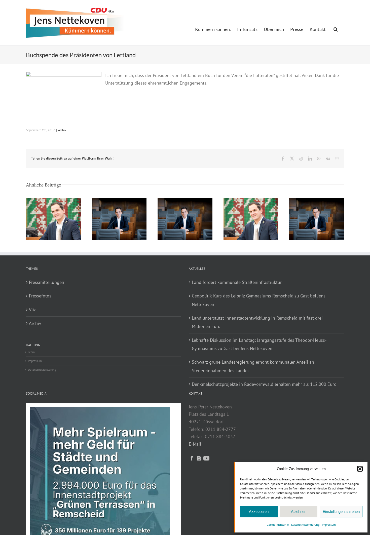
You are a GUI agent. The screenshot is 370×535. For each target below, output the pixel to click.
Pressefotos (40, 296)
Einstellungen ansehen (341, 511)
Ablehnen (298, 511)
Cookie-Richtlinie (278, 524)
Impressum (329, 524)
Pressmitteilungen (46, 282)
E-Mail (195, 444)
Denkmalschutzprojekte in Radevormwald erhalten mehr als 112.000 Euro (264, 384)
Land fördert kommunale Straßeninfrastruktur (237, 282)
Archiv (62, 130)
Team (31, 352)
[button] (359, 468)
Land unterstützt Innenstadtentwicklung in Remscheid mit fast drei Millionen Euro (257, 322)
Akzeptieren (259, 511)
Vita (32, 310)
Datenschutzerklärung (305, 524)
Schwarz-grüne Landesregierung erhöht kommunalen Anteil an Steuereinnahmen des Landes (253, 366)
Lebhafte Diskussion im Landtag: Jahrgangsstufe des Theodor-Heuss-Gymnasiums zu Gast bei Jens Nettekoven (259, 344)
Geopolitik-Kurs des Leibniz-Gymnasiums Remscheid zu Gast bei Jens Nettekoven (258, 300)
